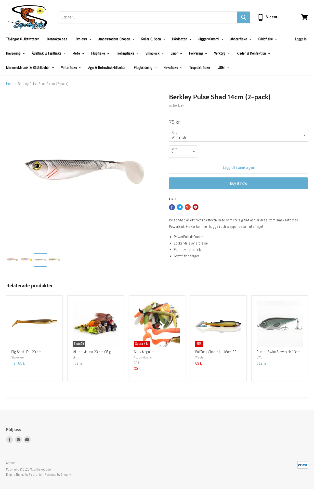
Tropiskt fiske (199, 67)
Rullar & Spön (151, 39)
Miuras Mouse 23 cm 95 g (92, 351)
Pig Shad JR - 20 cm (26, 351)
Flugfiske (98, 53)
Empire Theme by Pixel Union (24, 475)
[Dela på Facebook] (172, 207)
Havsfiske (171, 67)
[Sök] (243, 17)
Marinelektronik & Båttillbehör (28, 67)
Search (10, 463)
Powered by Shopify (58, 475)
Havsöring (14, 53)
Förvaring (196, 53)
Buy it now (238, 183)
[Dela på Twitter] (180, 207)
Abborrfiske (239, 39)
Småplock (152, 53)
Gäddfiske (266, 39)
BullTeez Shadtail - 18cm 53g (216, 351)
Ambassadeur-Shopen (114, 39)
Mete (77, 53)
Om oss (82, 39)
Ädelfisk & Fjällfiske (47, 53)
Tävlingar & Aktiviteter (22, 39)
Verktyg (220, 53)
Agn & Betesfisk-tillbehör (107, 67)
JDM (221, 67)
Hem (9, 84)
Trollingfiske (125, 53)
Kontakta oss (57, 39)
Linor (175, 53)
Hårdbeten (180, 39)
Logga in (301, 39)
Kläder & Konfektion (252, 53)
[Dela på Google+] (188, 207)
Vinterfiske (69, 67)
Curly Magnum (144, 351)
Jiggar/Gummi (209, 39)
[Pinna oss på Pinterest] (195, 207)
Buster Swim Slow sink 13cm (278, 351)
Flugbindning (143, 67)
